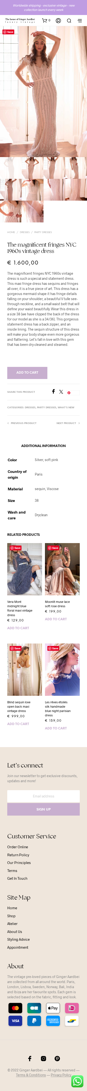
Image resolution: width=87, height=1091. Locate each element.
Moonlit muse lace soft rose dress (57, 604)
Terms (12, 870)
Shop (11, 916)
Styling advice (18, 939)
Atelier (12, 923)
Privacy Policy (61, 1075)
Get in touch (17, 878)
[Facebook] (55, 392)
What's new (66, 407)
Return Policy (18, 855)
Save (10, 32)
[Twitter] (62, 392)
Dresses (24, 232)
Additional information (43, 446)
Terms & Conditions (31, 1075)
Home (11, 232)
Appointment (17, 947)
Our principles (19, 862)
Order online (17, 847)
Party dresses (43, 232)
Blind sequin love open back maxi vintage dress (18, 706)
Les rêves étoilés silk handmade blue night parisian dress (58, 708)
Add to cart (18, 628)
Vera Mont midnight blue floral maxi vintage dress (19, 608)
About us (14, 931)
